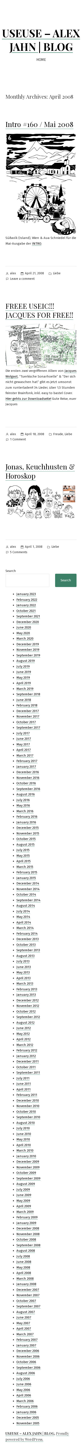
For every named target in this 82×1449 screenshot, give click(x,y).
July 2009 (23, 1189)
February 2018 (26, 705)
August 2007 (25, 1312)
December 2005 (27, 1418)
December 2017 (27, 711)
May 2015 (23, 856)
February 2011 (26, 1095)
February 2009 (27, 1217)
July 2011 (23, 1078)
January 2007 (26, 1345)
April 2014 (23, 922)
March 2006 (25, 1401)
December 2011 (27, 1061)
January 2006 (26, 1412)
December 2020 (27, 622)
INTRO (36, 244)
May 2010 (23, 1139)
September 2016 (28, 789)
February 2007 (27, 1340)
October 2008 (26, 1239)
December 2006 (27, 1351)
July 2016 (23, 800)
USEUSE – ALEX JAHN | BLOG (41, 39)
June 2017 (23, 739)
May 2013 (23, 972)
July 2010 (23, 1128)
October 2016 (26, 783)
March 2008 (25, 1279)
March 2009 (25, 1212)
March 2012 (24, 1045)
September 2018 (28, 694)
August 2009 (25, 1184)
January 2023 (26, 594)
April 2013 (23, 978)
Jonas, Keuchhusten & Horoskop (40, 471)
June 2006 (23, 1384)
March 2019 (24, 689)
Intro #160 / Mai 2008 (39, 124)
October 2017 (26, 722)
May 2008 (23, 1267)
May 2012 (23, 1034)
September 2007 (28, 1306)
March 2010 (24, 1150)
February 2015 (26, 872)
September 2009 (28, 1178)
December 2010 (27, 1100)
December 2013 (27, 939)
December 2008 (27, 1228)
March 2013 (24, 983)
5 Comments (18, 552)
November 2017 (27, 716)
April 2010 (23, 1145)
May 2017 (23, 744)
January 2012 (26, 1056)
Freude (58, 434)
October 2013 (26, 945)
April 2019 (23, 683)
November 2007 (28, 1295)
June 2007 (23, 1317)
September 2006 (28, 1368)
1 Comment (18, 439)
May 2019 (23, 678)
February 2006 (27, 1406)
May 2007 (23, 1323)
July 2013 (23, 961)
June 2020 (23, 627)
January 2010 (26, 1156)
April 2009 (23, 1206)
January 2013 (26, 995)
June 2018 (23, 700)
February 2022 (26, 600)
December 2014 (27, 883)
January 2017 (26, 767)
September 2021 (28, 616)
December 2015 (27, 828)
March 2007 (25, 1334)
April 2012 (23, 1039)
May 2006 (23, 1390)
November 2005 (27, 1423)
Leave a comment (22, 279)
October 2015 (26, 839)
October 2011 (26, 1067)
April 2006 (23, 1395)
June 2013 (23, 967)
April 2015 (23, 861)
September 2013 (28, 950)
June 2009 (23, 1195)
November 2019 (27, 650)
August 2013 (25, 956)
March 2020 (24, 638)
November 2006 (28, 1356)
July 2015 (23, 850)
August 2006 (25, 1373)
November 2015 (27, 833)
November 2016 (27, 778)
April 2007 (23, 1329)
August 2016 (25, 794)
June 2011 (23, 1084)
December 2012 (27, 1000)
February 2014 (27, 934)
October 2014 (26, 894)
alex (13, 273)
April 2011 (23, 1089)
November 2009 (28, 1167)
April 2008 (23, 1273)
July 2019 (23, 666)
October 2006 (26, 1362)
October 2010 (26, 1112)
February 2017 (26, 761)
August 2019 (25, 661)
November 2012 (27, 1006)
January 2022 (26, 605)
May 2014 (23, 917)
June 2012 (23, 1028)
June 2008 (23, 1262)
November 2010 (27, 1106)
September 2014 (28, 900)
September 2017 (28, 728)
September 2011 (28, 1073)
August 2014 (25, 906)
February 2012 (26, 1050)
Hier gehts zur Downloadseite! (28, 399)
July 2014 (23, 911)
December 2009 (27, 1162)
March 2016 (24, 811)
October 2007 (26, 1301)
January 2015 (26, 878)
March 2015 (24, 867)
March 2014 (25, 928)
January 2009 (26, 1223)
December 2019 (27, 644)
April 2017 (23, 750)
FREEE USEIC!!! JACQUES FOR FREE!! (39, 310)
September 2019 (28, 655)
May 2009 (23, 1201)
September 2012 (28, 1017)
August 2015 (25, 844)
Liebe (57, 273)
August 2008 (25, 1251)
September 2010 (28, 1117)
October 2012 (26, 1011)
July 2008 (23, 1256)
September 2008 (28, 1245)
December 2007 (27, 1290)
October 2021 (26, 611)
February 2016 (26, 817)
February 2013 (26, 989)
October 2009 (26, 1173)
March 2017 (24, 755)
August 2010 (25, 1123)
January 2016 (26, 822)
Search (10, 571)
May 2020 (23, 633)
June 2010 (23, 1134)
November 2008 (28, 1234)
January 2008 (26, 1284)
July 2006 (23, 1379)
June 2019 (23, 672)
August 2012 (25, 1023)
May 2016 (23, 805)
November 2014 (28, 889)
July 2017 (23, 733)
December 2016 (27, 772)
